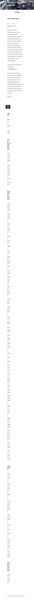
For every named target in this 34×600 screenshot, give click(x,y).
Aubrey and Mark (8, 228)
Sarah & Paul (8, 445)
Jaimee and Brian (8, 291)
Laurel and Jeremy (8, 365)
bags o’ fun (11, 26)
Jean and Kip (8, 301)
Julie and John (8, 337)
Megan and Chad (8, 410)
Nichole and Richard (8, 435)
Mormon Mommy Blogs (8, 490)
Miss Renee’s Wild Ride (8, 423)
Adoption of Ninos (8, 158)
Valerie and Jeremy (8, 455)
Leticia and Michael (8, 378)
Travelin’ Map (8, 554)
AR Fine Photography (8, 170)
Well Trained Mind (8, 579)
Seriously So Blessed (8, 544)
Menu (18, 12)
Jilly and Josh (8, 329)
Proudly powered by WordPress (16, 596)
